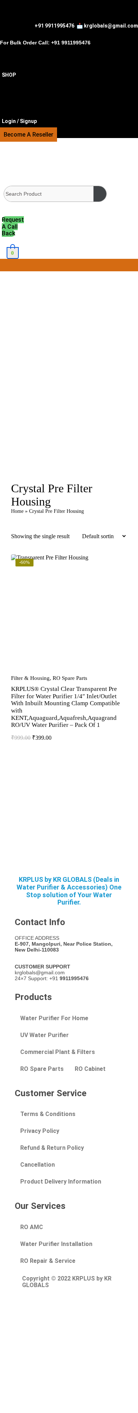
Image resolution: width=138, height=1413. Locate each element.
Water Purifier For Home (54, 1018)
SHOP (9, 75)
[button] (69, 265)
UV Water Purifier (44, 1035)
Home (17, 511)
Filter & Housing (30, 678)
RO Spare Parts (70, 678)
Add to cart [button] (69, 669)
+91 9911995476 (54, 26)
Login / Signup (20, 121)
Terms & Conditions (47, 1114)
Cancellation (37, 1164)
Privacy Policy (39, 1130)
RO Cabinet (90, 1068)
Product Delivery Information (60, 1181)
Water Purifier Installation (56, 1243)
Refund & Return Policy (52, 1147)
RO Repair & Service (47, 1260)
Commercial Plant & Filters (57, 1051)
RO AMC (31, 1227)
